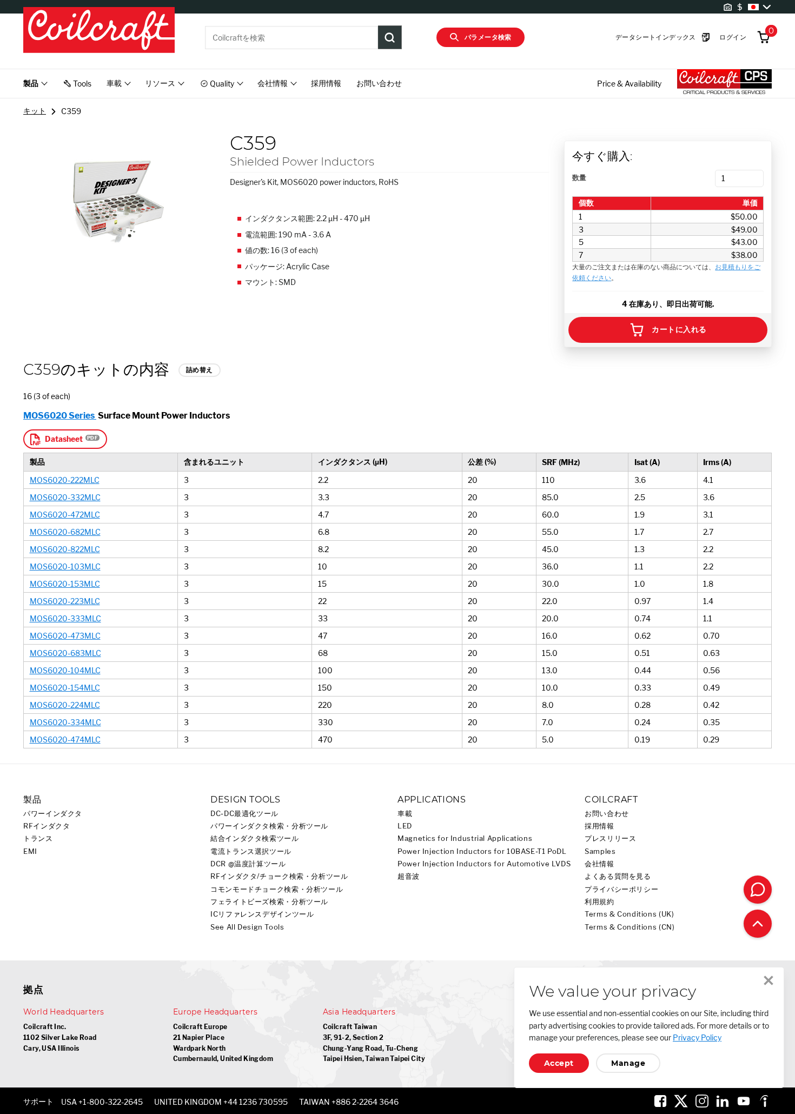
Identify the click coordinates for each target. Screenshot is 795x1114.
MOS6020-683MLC (65, 653)
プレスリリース (610, 838)
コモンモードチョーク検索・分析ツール (276, 889)
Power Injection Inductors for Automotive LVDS (484, 864)
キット (34, 110)
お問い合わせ (379, 83)
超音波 (409, 876)
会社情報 (599, 864)
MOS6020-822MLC (65, 549)
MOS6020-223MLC (65, 601)
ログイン (732, 37)
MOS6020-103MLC (65, 566)
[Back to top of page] (758, 924)
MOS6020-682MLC (65, 531)
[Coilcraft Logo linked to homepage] (99, 31)
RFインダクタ (46, 826)
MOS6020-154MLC (65, 687)
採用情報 (326, 83)
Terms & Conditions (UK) (629, 914)
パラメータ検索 (488, 37)
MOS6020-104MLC (65, 670)
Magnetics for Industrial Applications (465, 838)
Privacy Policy (697, 1037)
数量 (579, 177)
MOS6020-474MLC (65, 739)
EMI (30, 851)
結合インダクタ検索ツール (254, 838)
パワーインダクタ (52, 814)
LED (405, 826)
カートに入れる (679, 329)
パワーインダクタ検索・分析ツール (269, 826)
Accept (559, 1063)
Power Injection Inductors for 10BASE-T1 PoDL (482, 851)
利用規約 (599, 902)
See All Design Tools (247, 927)
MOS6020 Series (59, 415)
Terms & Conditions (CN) (630, 927)
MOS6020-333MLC (65, 618)
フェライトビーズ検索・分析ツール (269, 902)
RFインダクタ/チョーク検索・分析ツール (279, 876)
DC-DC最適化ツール (244, 814)
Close (768, 980)
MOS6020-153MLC (65, 583)
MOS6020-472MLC (65, 514)
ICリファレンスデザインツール (262, 914)
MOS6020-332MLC (65, 497)
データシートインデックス (655, 37)
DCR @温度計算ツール (248, 864)
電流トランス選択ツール (251, 851)
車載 (405, 814)
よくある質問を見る (618, 876)
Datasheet (64, 438)
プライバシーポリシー (621, 889)
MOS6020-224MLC (65, 704)
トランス (38, 838)
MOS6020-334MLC (65, 722)
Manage (628, 1063)
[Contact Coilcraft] (758, 890)
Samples (600, 851)
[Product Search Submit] (390, 37)
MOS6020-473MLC (65, 635)
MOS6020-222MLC (65, 480)
